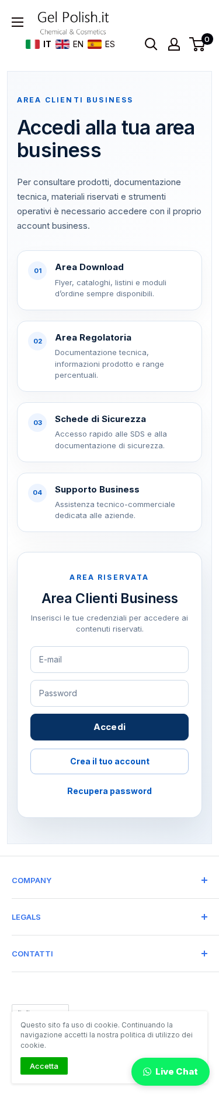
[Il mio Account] (174, 44)
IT (45, 44)
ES (108, 44)
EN (76, 44)
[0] (197, 44)
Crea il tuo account (110, 761)
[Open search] (151, 44)
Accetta (44, 1066)
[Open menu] (17, 22)
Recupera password (109, 791)
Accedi (109, 726)
